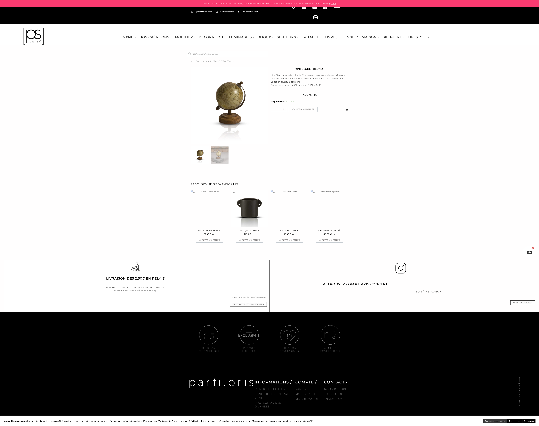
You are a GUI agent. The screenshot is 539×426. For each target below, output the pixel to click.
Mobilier (184, 37)
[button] (347, 110)
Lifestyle (417, 37)
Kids (215, 61)
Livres (331, 37)
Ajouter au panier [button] (209, 240)
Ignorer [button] (332, 3)
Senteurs (286, 37)
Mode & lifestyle (205, 61)
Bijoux (264, 37)
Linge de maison (360, 37)
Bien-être (392, 37)
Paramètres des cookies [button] (495, 421)
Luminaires (240, 37)
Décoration (211, 37)
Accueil (194, 61)
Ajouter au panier (303, 109)
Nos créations (154, 37)
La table (310, 37)
